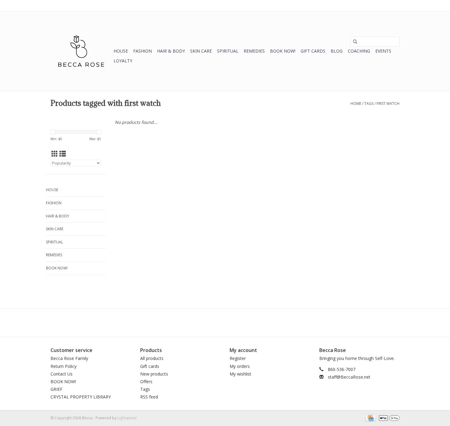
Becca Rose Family (69, 358)
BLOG (337, 51)
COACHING (359, 51)
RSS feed (149, 397)
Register (238, 358)
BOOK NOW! (282, 51)
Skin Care (201, 51)
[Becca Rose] (81, 51)
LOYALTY (123, 61)
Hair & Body (171, 51)
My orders (240, 366)
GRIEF (56, 389)
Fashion (142, 51)
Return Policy (64, 366)
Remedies (254, 51)
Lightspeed (127, 417)
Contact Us (62, 374)
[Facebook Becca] (214, 323)
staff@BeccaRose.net (349, 377)
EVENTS (383, 51)
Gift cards (313, 51)
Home (356, 103)
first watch (388, 103)
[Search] (355, 41)
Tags (368, 103)
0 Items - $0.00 (335, 5)
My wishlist (240, 374)
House (121, 51)
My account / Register (380, 5)
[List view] (62, 154)
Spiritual (227, 51)
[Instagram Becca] (236, 323)
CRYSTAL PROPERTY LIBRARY (81, 397)
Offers (146, 381)
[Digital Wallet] (388, 417)
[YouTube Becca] (225, 323)
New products (154, 374)
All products (151, 358)
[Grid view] (54, 154)
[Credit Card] (370, 417)
